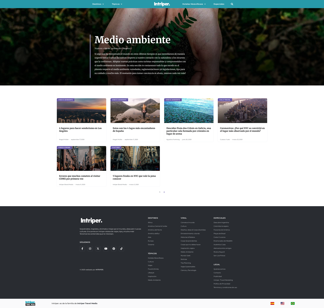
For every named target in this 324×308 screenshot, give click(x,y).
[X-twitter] (97, 248)
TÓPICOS (152, 253)
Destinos (96, 4)
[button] (232, 4)
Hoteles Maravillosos (192, 4)
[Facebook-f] (82, 248)
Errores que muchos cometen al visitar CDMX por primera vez (79, 177)
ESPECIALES (220, 218)
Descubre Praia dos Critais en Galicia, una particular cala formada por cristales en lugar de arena (188, 131)
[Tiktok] (121, 248)
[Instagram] (90, 248)
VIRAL (184, 218)
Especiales (219, 4)
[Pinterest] (113, 248)
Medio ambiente (112, 48)
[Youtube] (105, 248)
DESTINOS (153, 218)
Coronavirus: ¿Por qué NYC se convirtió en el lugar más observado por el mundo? (242, 129)
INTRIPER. (100, 270)
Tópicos (116, 4)
